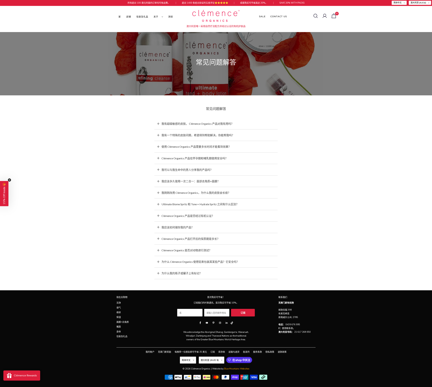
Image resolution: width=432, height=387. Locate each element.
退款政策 (282, 351)
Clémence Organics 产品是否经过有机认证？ (187, 215)
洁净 (118, 302)
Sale (262, 16)
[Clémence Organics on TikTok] (231, 323)
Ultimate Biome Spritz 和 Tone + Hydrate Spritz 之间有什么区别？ (200, 204)
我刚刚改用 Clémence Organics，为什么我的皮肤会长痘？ (196, 192)
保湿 (118, 317)
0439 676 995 (293, 324)
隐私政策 (269, 351)
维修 (118, 312)
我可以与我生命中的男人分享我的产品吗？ (187, 169)
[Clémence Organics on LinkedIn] (226, 323)
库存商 (221, 351)
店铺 (128, 16)
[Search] (315, 15)
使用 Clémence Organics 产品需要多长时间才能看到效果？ (196, 146)
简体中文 (398, 2)
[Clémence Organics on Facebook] (200, 323)
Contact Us (278, 16)
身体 (118, 331)
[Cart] (333, 15)
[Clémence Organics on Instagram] (220, 323)
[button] (4, 193)
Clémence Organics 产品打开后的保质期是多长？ (190, 238)
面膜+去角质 (122, 322)
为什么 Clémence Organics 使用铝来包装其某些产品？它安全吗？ (200, 261)
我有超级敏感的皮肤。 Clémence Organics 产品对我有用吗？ (197, 123)
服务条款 (257, 351)
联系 (288, 328)
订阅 (212, 351)
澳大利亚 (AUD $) (418, 2)
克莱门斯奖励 (164, 351)
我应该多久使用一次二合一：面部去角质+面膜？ (190, 181)
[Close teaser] (9, 180)
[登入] (324, 15)
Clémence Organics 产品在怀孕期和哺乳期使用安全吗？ (194, 158)
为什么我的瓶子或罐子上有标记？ (181, 273)
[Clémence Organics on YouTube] (207, 323)
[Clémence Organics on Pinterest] (213, 323)
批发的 (246, 351)
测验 (170, 16)
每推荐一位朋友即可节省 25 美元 (191, 351)
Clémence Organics (200, 368)
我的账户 (150, 351)
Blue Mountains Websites (236, 368)
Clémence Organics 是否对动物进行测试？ (186, 250)
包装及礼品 (142, 16)
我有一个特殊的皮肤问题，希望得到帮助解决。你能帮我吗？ (197, 135)
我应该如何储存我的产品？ (177, 227)
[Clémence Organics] (216, 16)
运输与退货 (233, 351)
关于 (157, 16)
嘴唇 (118, 326)
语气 (118, 307)
